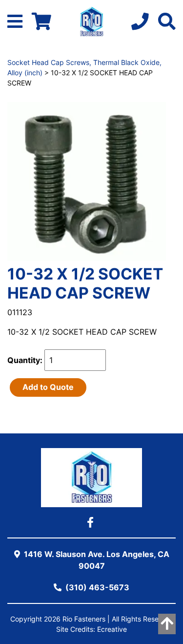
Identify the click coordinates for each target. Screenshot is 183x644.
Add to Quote (48, 387)
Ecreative (112, 629)
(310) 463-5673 (96, 587)
